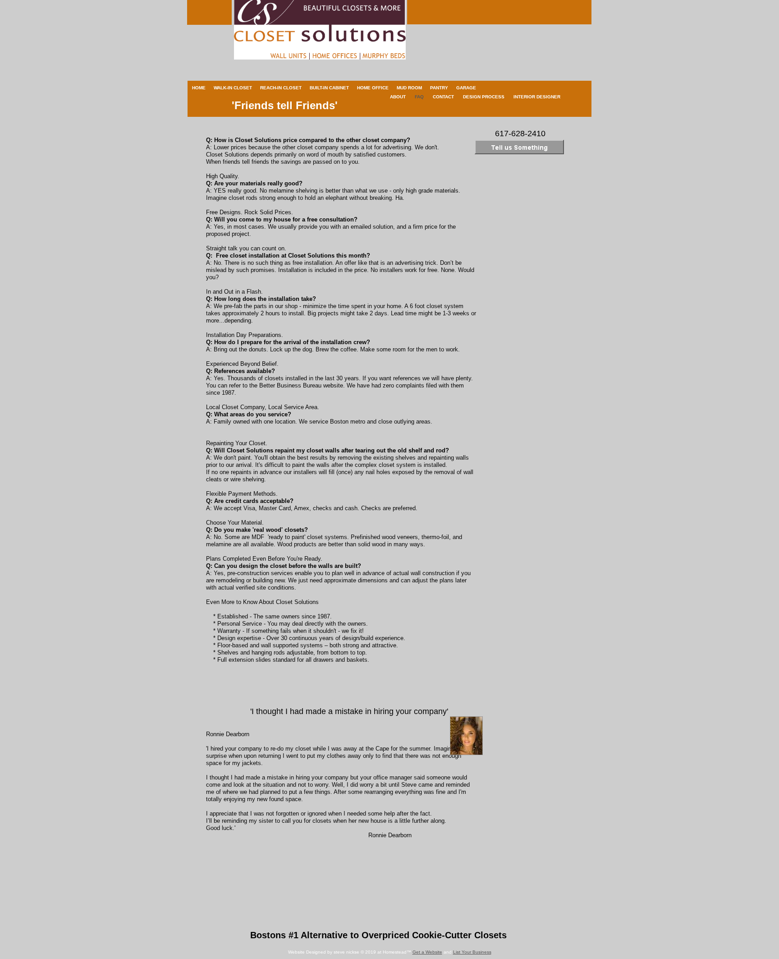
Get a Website (427, 952)
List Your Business (472, 952)
